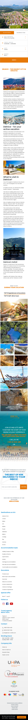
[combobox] (14, 38)
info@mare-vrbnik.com (10, 633)
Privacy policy (14, 704)
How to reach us (6, 649)
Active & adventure (7, 584)
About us (4, 647)
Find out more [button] (12, 718)
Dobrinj (4, 542)
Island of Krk (5, 516)
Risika (3, 521)
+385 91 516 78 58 (7, 630)
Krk (3, 524)
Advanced (6, 54)
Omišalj (4, 537)
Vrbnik (4, 518)
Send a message (14, 447)
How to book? (14, 706)
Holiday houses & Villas (8, 551)
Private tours (5, 574)
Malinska (4, 531)
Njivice (3, 534)
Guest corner (5, 655)
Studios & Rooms (6, 554)
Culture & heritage (7, 587)
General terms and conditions (14, 703)
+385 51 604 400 (14, 442)
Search (14, 60)
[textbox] (14, 38)
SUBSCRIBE (23, 487)
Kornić (4, 544)
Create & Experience (7, 589)
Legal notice (15, 709)
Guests (5, 48)
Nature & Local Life (7, 581)
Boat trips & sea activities (8, 576)
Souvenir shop (5, 652)
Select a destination (8, 36)
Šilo (3, 539)
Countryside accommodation (9, 567)
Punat (3, 529)
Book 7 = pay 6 (6, 596)
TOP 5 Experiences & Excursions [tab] (14, 293)
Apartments (5, 556)
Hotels (4, 559)
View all (14, 416)
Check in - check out (8, 42)
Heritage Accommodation (9, 562)
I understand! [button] (22, 717)
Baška (3, 526)
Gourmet (4, 579)
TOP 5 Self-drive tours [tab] (11, 296)
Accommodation (7, 32)
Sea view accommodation (9, 564)
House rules (15, 707)
